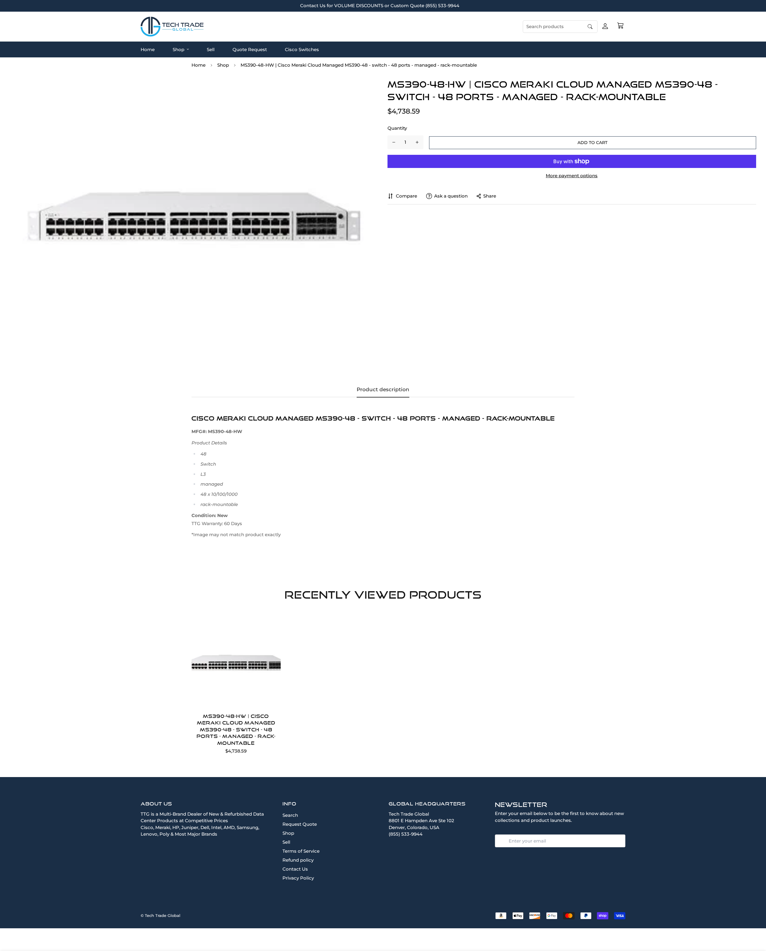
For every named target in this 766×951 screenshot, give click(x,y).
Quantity (397, 128)
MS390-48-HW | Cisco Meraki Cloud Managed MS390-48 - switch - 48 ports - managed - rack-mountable (236, 729)
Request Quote (299, 824)
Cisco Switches (302, 49)
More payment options (572, 175)
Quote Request (249, 49)
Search (290, 815)
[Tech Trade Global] (172, 26)
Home (148, 49)
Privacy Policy (298, 878)
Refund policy (298, 860)
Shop (178, 49)
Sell (211, 49)
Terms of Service (301, 851)
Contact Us (295, 869)
